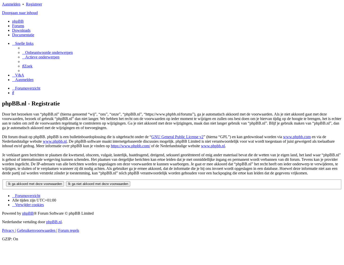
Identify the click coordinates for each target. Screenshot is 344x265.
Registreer (34, 4)
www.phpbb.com (297, 137)
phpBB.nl (54, 222)
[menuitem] (47, 52)
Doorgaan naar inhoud (20, 13)
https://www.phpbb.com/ (130, 146)
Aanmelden (11, 4)
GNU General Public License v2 (177, 137)
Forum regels (68, 230)
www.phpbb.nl (55, 141)
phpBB (18, 21)
